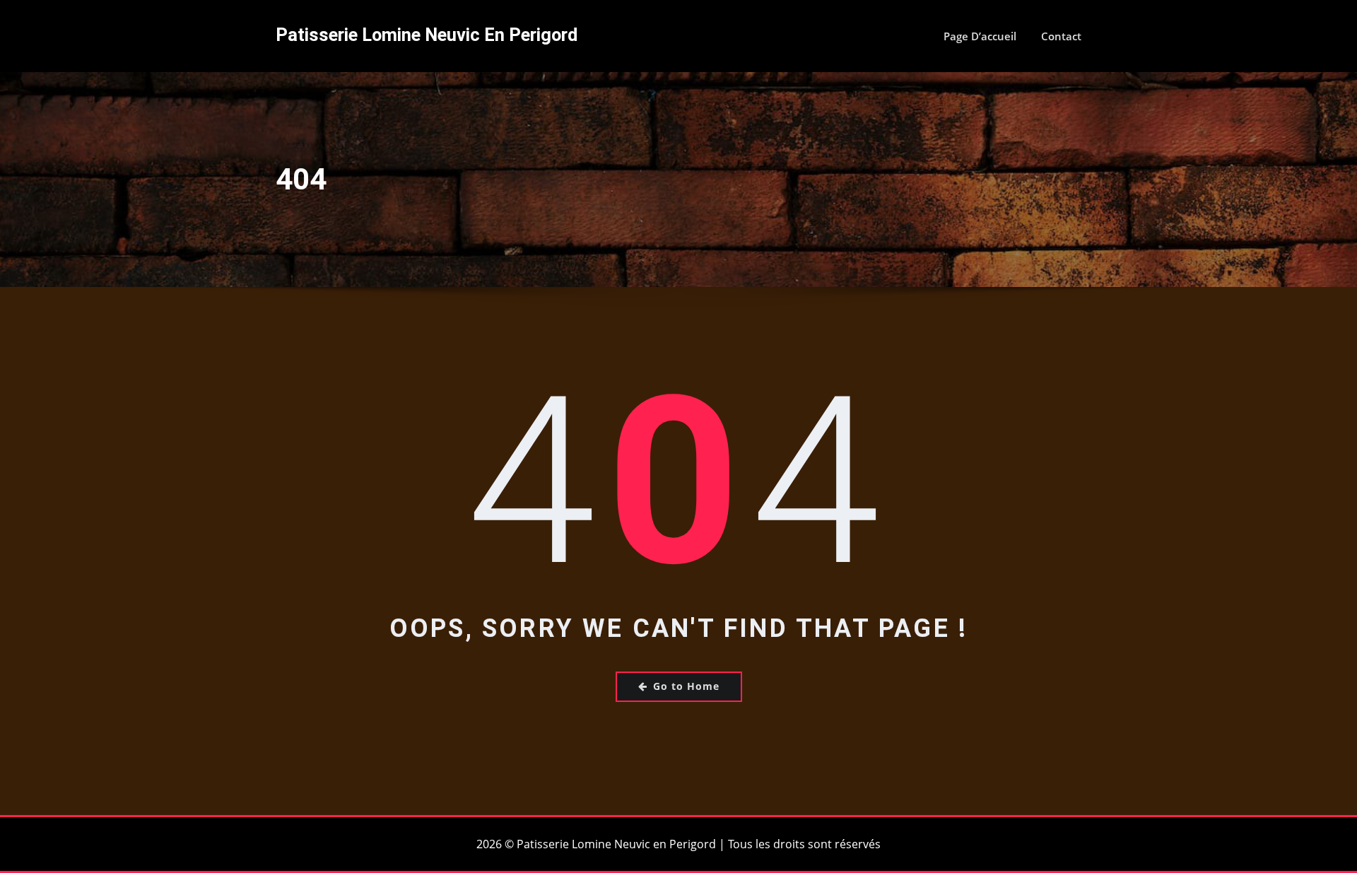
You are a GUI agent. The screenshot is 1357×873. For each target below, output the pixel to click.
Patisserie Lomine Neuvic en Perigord (426, 34)
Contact (1061, 36)
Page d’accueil (980, 36)
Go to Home (686, 686)
